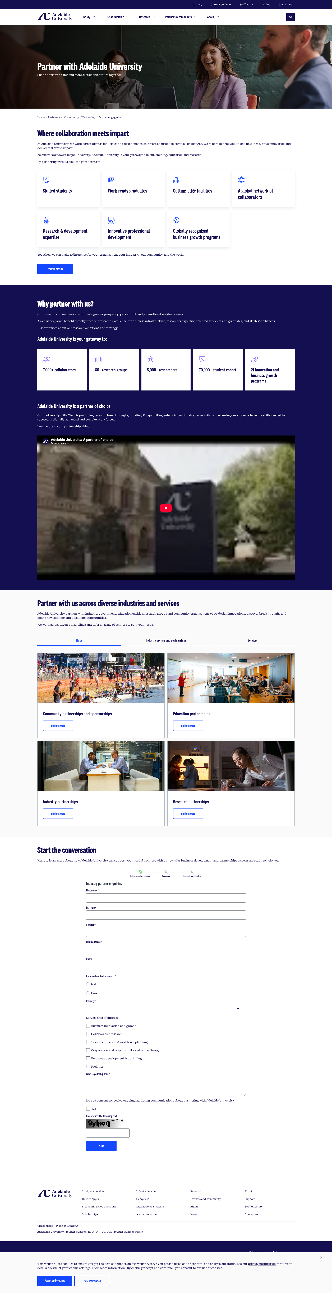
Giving (266, 4)
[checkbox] (166, 1025)
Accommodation (146, 1214)
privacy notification (262, 1263)
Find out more (58, 726)
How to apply (90, 1199)
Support (250, 1199)
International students (150, 1206)
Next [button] (101, 1146)
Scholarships (90, 1214)
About (248, 1191)
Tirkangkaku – (57, 1225)
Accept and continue (55, 1280)
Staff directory (254, 1206)
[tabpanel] (166, 739)
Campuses (142, 1199)
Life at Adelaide (146, 1191)
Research (195, 1191)
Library (197, 4)
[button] (321, 1258)
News (193, 1214)
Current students (221, 4)
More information (92, 1281)
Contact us (285, 4)
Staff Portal (247, 4)
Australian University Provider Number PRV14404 (67, 1231)
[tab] (79, 641)
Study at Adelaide (93, 1191)
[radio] (166, 984)
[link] (140, 872)
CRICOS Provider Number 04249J (122, 1231)
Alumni (194, 1206)
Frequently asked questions (99, 1206)
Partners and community (205, 1199)
